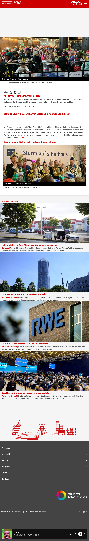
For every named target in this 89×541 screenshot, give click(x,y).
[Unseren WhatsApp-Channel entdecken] (80, 511)
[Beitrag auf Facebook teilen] (15, 92)
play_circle (80, 534)
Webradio (6, 448)
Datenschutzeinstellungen (35, 512)
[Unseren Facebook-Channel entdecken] (83, 511)
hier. (22, 138)
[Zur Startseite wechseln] (7, 4)
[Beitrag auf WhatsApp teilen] (11, 92)
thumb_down (76, 534)
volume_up (71, 534)
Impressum (5, 512)
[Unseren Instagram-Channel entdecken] (87, 511)
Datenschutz (17, 512)
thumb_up (84, 534)
